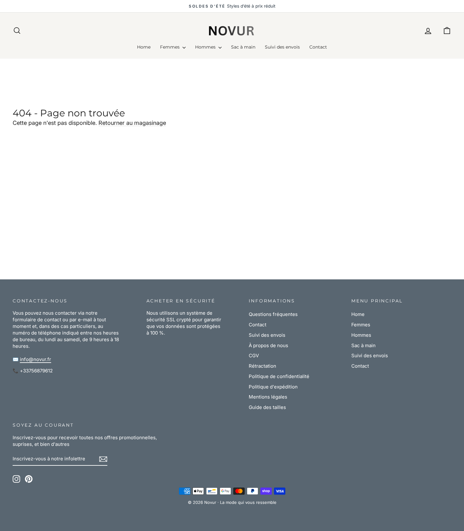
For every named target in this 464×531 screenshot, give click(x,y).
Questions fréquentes (273, 314)
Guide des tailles (267, 407)
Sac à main (243, 47)
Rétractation (262, 366)
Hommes (206, 47)
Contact (318, 47)
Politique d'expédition (273, 387)
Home (144, 47)
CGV (254, 356)
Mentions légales (268, 397)
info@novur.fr (35, 359)
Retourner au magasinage (132, 123)
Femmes (170, 47)
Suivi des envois (282, 47)
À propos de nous (268, 345)
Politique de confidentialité (279, 376)
